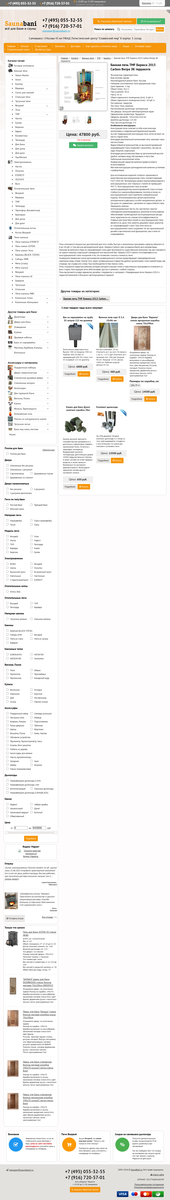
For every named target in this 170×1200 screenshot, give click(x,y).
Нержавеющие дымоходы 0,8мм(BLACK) (29, 792)
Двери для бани (22, 321)
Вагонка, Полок (22, 398)
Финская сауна (17, 509)
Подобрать (31, 838)
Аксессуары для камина (21, 753)
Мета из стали (16, 638)
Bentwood (15, 689)
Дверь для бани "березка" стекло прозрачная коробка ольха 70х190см (144, 320)
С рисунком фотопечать (21, 493)
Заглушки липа (17, 717)
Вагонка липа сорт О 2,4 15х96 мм (111, 319)
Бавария (19, 280)
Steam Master (22, 75)
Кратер (19, 83)
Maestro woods (41, 701)
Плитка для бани (18, 453)
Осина (13, 701)
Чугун (12, 524)
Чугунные (20, 284)
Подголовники (41, 721)
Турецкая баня (40, 505)
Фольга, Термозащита (25, 408)
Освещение (20, 327)
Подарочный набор (19, 713)
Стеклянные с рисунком (21, 469)
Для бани (20, 144)
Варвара (19, 88)
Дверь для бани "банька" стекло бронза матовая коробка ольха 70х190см (39, 1014)
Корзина (146, 3)
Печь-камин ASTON (25, 246)
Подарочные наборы (25, 367)
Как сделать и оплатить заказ (101, 46)
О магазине (41, 46)
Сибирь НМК (22, 259)
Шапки (13, 729)
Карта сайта (158, 1174)
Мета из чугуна (41, 638)
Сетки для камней (24, 92)
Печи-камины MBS (24, 293)
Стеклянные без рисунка (21, 465)
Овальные (15, 693)
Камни (17, 403)
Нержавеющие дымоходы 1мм (24, 784)
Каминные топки (24, 297)
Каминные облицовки (26, 302)
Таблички (38, 725)
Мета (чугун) (21, 267)
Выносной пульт (17, 572)
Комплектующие (18, 788)
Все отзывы (47, 917)
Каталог (25, 46)
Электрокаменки (22, 162)
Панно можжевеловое (20, 769)
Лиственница (40, 697)
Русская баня (16, 505)
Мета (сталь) (21, 263)
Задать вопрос (84, 145)
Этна (17, 109)
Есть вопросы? (152, 21)
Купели (18, 332)
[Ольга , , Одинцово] (11, 908)
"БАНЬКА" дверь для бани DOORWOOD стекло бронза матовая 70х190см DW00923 (38, 982)
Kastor (37, 548)
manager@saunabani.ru (56, 31)
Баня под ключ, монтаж (26, 429)
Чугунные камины (18, 619)
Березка (19, 127)
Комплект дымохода (107, 407)
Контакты (60, 46)
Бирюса (107, 58)
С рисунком (39, 489)
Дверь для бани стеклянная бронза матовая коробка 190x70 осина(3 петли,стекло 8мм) (38, 1066)
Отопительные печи (24, 188)
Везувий (19, 105)
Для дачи (20, 152)
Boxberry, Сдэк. (43, 49)
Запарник (14, 761)
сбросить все (48, 450)
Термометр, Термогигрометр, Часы (26, 741)
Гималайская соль (23, 413)
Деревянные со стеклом (21, 477)
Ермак (18, 122)
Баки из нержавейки (24, 342)
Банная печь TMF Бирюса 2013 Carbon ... (86, 298)
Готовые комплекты (24, 65)
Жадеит (13, 804)
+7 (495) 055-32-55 (22, 3)
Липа (12, 670)
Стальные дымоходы (44, 788)
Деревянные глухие (43, 473)
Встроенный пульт (42, 572)
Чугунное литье (22, 424)
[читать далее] (11, 879)
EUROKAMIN (16, 654)
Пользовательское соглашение (149, 1184)
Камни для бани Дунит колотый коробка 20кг (78, 408)
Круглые (38, 693)
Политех (19, 170)
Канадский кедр (41, 678)
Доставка (75, 46)
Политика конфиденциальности (149, 1187)
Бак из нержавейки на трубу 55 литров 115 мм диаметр (78, 319)
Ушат (36, 761)
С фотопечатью (17, 473)
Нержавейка (16, 520)
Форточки (38, 729)
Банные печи (20, 70)
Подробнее (70, 374)
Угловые (38, 689)
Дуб (12, 697)
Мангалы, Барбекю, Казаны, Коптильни (28, 350)
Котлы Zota (15, 591)
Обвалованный (17, 816)
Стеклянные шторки (24, 382)
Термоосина (15, 678)
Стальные (20, 289)
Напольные (15, 576)
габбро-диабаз (41, 804)
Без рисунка (15, 489)
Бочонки (38, 765)
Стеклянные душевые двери (28, 377)
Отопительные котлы (25, 228)
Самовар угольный (42, 713)
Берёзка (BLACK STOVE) (27, 254)
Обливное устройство (20, 737)
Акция (12, 434)
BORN (13, 564)
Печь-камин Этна (24, 250)
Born (17, 183)
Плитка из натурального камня (30, 418)
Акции (126, 46)
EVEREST (19, 175)
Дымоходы (19, 316)
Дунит (37, 808)
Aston (18, 79)
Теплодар (20, 139)
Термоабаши (40, 674)
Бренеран (20, 214)
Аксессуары (20, 388)
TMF (17, 114)
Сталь (36, 524)
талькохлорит (16, 808)
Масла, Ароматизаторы (20, 757)
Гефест (18, 131)
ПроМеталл (21, 157)
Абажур (37, 717)
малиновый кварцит (19, 812)
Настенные (39, 576)
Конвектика (21, 135)
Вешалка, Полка (17, 733)
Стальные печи (22, 96)
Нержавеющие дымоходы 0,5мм (25, 780)
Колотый (38, 812)
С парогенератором (19, 580)
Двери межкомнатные (25, 372)
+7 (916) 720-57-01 (56, 3)
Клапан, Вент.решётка (20, 745)
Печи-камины (21, 237)
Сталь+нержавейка (43, 520)
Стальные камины (42, 619)
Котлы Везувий (23, 232)
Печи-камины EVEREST (27, 241)
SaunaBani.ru (136, 1169)
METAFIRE (39, 654)
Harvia (18, 118)
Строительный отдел (18, 49)
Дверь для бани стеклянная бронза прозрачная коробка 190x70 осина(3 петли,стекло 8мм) (38, 1099)
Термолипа (15, 674)
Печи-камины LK (24, 276)
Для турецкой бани (24, 393)
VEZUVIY (19, 179)
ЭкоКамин (39, 658)
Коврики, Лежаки (18, 721)
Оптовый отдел (143, 46)
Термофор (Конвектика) (27, 210)
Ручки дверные (17, 725)
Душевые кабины (23, 337)
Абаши (37, 670)
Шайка (13, 765)
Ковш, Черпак (40, 733)
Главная (11, 46)
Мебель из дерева (18, 749)
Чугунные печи (23, 101)
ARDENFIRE (15, 658)
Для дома (20, 148)
